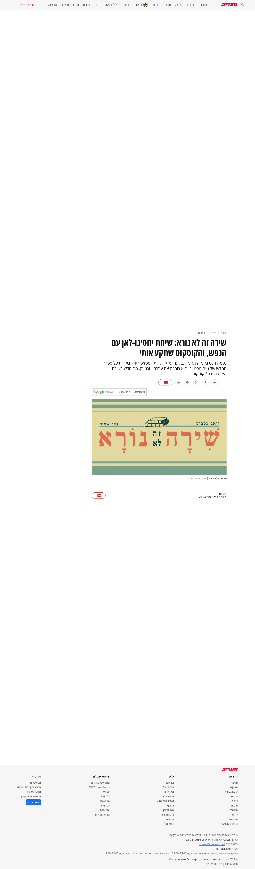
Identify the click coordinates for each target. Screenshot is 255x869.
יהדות (235, 814)
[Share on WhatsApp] (187, 382)
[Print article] (178, 382)
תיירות (86, 5)
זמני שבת (105, 810)
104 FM (105, 805)
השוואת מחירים (102, 814)
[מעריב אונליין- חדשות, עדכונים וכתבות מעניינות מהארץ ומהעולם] (229, 4)
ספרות (201, 333)
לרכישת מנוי (27, 5)
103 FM (105, 796)
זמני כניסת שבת (70, 5)
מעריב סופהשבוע (165, 801)
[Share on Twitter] (196, 382)
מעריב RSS (168, 796)
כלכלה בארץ (231, 791)
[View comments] (165, 382)
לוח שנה (52, 5)
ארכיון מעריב (168, 814)
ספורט (167, 5)
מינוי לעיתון (168, 810)
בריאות (126, 5)
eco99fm (105, 801)
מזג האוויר (233, 819)
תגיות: (223, 494)
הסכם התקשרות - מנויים (29, 787)
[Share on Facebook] (205, 382)
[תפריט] (242, 5)
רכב (96, 5)
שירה (223, 497)
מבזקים (234, 787)
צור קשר (169, 782)
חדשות (203, 5)
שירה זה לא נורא (208, 497)
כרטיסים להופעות (229, 823)
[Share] (214, 382)
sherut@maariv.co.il (212, 844)
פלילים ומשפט (110, 5)
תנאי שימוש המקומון (31, 796)
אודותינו (170, 819)
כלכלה (178, 5)
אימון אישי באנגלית (100, 782)
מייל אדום (169, 791)
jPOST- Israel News (99, 787)
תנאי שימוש (35, 782)
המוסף (170, 805)
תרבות (155, 5)
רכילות (138, 4)
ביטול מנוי (169, 823)
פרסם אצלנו (168, 787)
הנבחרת (190, 5)
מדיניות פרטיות (33, 791)
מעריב (224, 333)
